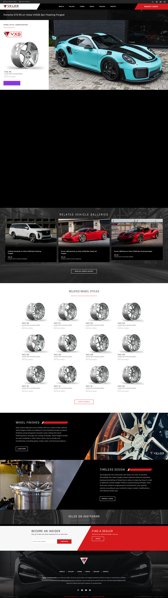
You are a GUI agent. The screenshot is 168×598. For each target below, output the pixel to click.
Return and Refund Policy (71, 596)
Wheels (61, 6)
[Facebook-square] (164, 2)
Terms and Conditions (98, 596)
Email (33, 537)
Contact (113, 6)
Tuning (82, 6)
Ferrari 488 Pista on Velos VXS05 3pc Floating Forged (133, 251)
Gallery (72, 6)
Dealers (102, 6)
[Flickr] (157, 2)
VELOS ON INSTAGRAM (84, 516)
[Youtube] (160, 2)
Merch (92, 6)
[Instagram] (153, 2)
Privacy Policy (85, 596)
